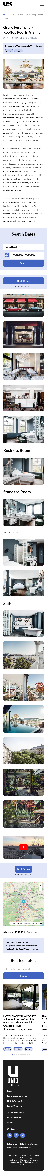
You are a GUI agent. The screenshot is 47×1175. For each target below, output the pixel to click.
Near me (22, 1096)
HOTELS (7, 14)
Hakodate (11, 1029)
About (10, 1122)
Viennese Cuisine (32, 949)
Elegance (15, 942)
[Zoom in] (40, 885)
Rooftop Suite (12, 949)
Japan (19, 1029)
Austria (26, 46)
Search (23, 263)
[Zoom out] (40, 889)
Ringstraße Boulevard (15, 945)
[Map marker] (23, 902)
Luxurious (23, 942)
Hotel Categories (15, 1101)
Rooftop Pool (31, 945)
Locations (12, 1096)
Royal (21, 949)
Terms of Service (15, 1112)
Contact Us (12, 1129)
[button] (12, 1054)
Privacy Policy (14, 1117)
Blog (9, 1091)
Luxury (18, 51)
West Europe (36, 46)
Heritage (18, 1049)
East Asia (28, 1029)
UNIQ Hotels (31, 38)
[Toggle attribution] (40, 923)
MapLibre (35, 923)
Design (9, 51)
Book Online (23, 281)
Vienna (19, 46)
